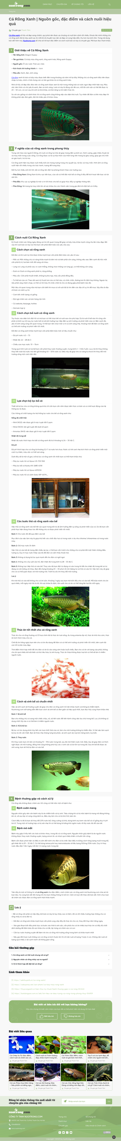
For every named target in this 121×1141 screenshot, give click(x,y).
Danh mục (47, 4)
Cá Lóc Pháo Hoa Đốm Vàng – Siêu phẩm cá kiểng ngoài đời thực (21, 1084)
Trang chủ (12, 11)
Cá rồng (15, 78)
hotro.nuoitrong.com (18, 1128)
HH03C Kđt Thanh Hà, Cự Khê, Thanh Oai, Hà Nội (28, 1120)
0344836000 (15, 1124)
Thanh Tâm (25, 30)
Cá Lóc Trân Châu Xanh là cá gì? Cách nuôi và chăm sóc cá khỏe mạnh (98, 1084)
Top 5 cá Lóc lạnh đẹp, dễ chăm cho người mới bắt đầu (98, 1057)
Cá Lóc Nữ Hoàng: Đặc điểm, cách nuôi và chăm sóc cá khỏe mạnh (46, 1084)
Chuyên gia (62, 4)
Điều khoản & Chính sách (96, 1126)
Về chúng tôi (77, 4)
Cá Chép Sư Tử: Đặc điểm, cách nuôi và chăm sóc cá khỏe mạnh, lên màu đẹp (20, 1057)
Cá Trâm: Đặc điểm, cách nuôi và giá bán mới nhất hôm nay (72, 1057)
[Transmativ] (19, 4)
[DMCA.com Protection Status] (107, 1133)
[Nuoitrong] (19, 1111)
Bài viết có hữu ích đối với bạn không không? (60, 1004)
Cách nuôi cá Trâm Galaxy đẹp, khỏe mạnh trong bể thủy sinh (46, 1057)
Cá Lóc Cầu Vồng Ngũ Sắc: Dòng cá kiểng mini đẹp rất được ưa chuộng (73, 1084)
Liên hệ (91, 4)
